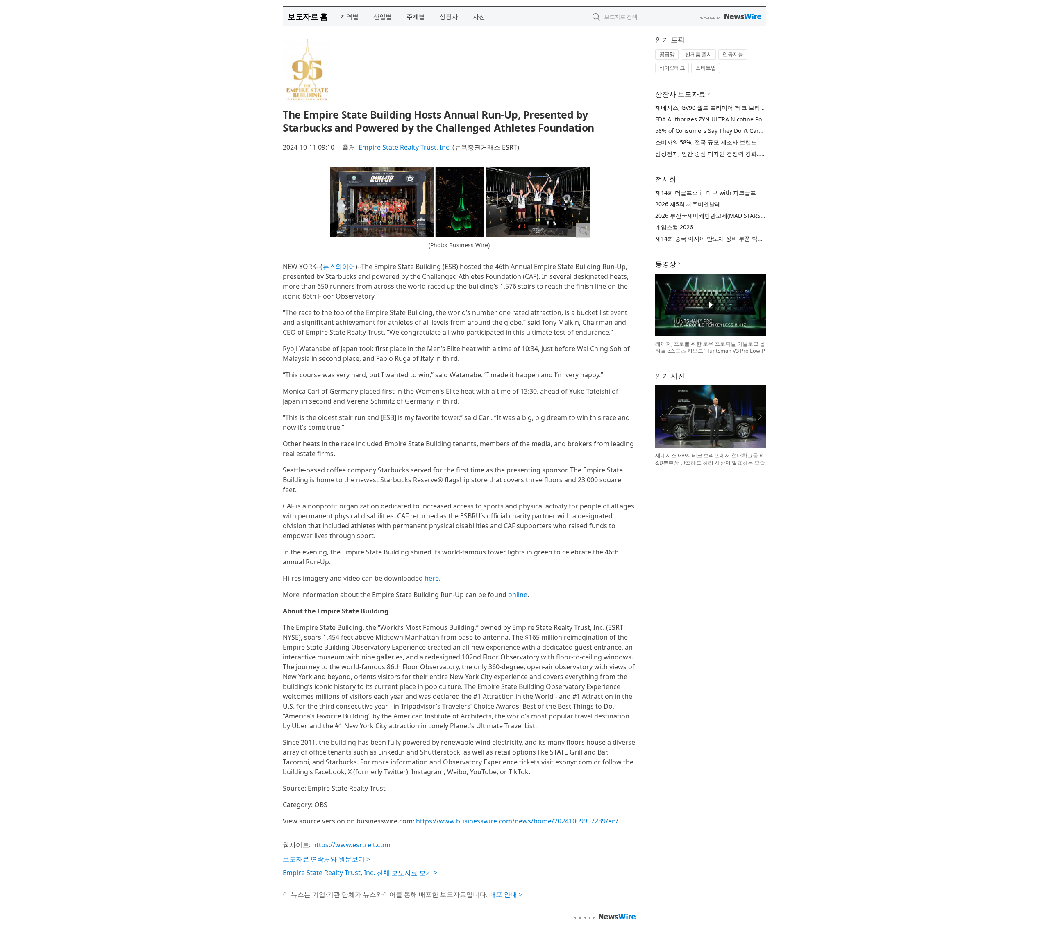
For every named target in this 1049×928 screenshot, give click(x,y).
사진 (479, 16)
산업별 (382, 16)
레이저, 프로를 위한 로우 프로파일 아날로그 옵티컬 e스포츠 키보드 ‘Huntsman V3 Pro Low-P (710, 347)
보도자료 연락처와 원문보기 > (326, 859)
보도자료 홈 (307, 16)
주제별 (415, 16)
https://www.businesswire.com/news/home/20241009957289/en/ (517, 820)
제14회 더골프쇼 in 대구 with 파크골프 (705, 192)
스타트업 (705, 67)
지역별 (349, 16)
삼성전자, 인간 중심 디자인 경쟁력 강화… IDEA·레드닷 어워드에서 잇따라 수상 (756, 153)
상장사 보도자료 (680, 94)
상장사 (449, 16)
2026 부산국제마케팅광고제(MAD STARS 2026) (716, 215)
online (517, 594)
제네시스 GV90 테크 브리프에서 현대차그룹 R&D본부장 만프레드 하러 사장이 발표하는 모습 (710, 458)
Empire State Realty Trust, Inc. (405, 147)
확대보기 (583, 230)
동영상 (665, 264)
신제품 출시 (698, 54)
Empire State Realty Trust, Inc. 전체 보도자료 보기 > (360, 872)
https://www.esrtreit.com (351, 844)
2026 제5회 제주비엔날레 (688, 204)
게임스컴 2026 (674, 227)
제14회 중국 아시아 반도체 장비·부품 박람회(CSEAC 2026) (730, 238)
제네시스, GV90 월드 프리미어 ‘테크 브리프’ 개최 (717, 108)
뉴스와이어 (338, 266)
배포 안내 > (505, 894)
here (432, 578)
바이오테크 (672, 67)
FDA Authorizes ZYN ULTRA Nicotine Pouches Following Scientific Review (754, 119)
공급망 (667, 54)
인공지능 (732, 54)
